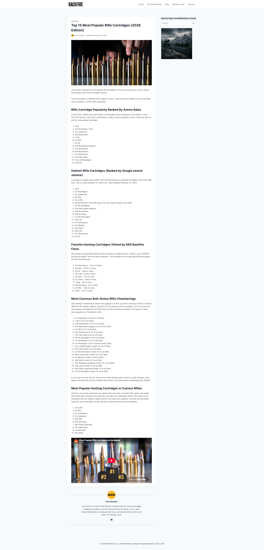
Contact (191, 4)
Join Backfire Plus (154, 4)
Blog (167, 4)
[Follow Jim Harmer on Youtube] (111, 519)
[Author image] (72, 35)
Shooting (74, 21)
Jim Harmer (80, 35)
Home (141, 4)
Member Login (178, 4)
